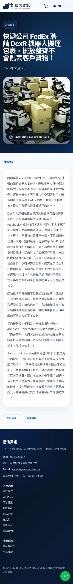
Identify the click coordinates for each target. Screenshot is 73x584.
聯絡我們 (8, 530)
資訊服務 (8, 496)
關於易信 (8, 491)
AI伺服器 (7, 508)
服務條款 (8, 551)
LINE (65, 576)
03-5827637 (17, 456)
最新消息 (8, 525)
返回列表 (31, 418)
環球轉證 (8, 502)
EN (59, 6)
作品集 (6, 519)
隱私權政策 (9, 546)
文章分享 (11, 418)
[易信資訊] (16, 6)
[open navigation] (68, 6)
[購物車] (46, 6)
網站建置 (8, 513)
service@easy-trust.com (26, 469)
